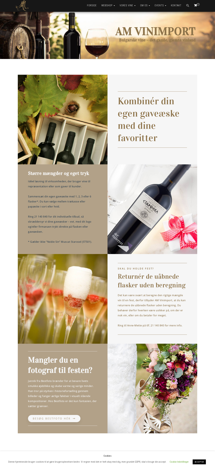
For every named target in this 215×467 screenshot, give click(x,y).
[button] (188, 6)
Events (160, 5)
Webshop (107, 5)
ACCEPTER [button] (199, 462)
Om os (144, 5)
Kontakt (176, 5)
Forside (92, 5)
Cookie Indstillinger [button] (179, 461)
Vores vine (127, 5)
